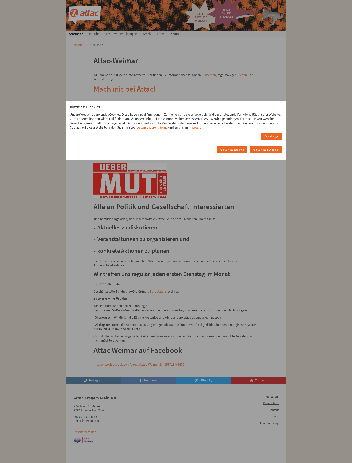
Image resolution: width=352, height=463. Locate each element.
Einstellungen (271, 136)
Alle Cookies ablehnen (232, 149)
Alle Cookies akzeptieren (266, 149)
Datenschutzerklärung (152, 127)
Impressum (196, 127)
